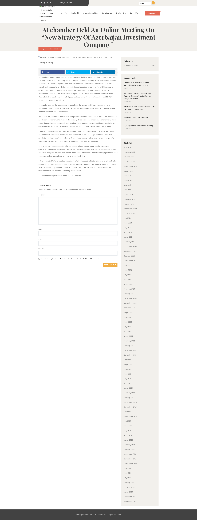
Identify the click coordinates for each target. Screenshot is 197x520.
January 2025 (129, 204)
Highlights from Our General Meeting (138, 126)
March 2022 (128, 336)
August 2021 (128, 364)
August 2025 (128, 171)
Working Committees (90, 13)
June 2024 (128, 223)
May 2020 (127, 430)
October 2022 (129, 308)
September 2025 (130, 166)
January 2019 (129, 482)
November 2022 (130, 303)
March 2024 (128, 237)
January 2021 (129, 397)
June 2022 (128, 322)
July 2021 (127, 369)
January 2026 (129, 157)
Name (40, 229)
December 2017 (130, 496)
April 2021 (127, 383)
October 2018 (129, 487)
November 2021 (130, 355)
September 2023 (130, 260)
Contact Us (134, 13)
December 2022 (130, 298)
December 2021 (130, 350)
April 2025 (128, 190)
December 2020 (130, 402)
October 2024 (129, 213)
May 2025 (127, 185)
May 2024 (127, 227)
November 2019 (130, 459)
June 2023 (128, 270)
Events (118, 13)
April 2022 (128, 331)
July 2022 (127, 317)
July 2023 (127, 265)
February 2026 (129, 152)
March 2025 (128, 194)
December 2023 (130, 246)
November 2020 (130, 407)
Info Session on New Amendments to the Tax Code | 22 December (139, 108)
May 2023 (127, 275)
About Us (64, 13)
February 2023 (129, 289)
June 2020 (128, 426)
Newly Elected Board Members (136, 117)
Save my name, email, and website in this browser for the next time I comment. (70, 259)
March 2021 (128, 388)
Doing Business (107, 13)
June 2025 (128, 180)
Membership (75, 13)
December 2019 (130, 454)
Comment (42, 195)
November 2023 (130, 251)
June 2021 (127, 374)
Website (41, 249)
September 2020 (130, 416)
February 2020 (129, 445)
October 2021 (129, 360)
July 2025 (127, 176)
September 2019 (130, 463)
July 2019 (127, 468)
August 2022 (128, 312)
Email (40, 239)
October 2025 (129, 161)
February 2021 (129, 393)
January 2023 (129, 294)
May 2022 (127, 327)
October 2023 (129, 256)
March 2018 (128, 492)
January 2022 (129, 345)
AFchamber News (51, 49)
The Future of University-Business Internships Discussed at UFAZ (137, 83)
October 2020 (129, 412)
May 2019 (127, 478)
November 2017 (130, 501)
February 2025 (129, 199)
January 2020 (129, 449)
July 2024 (127, 218)
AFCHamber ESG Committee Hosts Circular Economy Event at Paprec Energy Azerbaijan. (137, 96)
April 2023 (128, 279)
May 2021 (127, 378)
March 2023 (128, 284)
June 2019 (127, 473)
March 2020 (128, 440)
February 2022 (129, 341)
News (124, 13)
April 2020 (128, 435)
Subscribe (152, 13)
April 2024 (128, 232)
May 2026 (127, 147)
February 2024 (129, 242)
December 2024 (130, 209)
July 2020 (127, 421)
